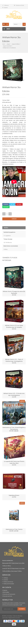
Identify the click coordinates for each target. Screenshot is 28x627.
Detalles (6, 227)
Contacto (5, 579)
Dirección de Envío (7, 596)
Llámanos (6, 5)
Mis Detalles (6, 592)
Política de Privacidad (8, 583)
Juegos (8, 44)
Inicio (3, 44)
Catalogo (5, 577)
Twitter (12, 204)
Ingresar (6, 7)
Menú (8, 29)
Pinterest (19, 204)
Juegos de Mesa (15, 44)
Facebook (5, 204)
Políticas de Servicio (8, 581)
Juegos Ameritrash (7, 46)
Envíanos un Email (20, 5)
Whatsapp (6, 206)
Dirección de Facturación (9, 594)
